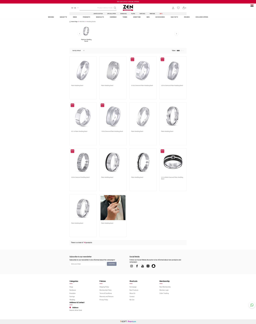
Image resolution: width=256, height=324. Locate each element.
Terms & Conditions (106, 293)
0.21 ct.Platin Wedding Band (79, 131)
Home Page (74, 21)
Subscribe (111, 263)
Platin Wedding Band (77, 85)
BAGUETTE (63, 17)
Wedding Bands (91, 21)
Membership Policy (106, 290)
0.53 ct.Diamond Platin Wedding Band (172, 85)
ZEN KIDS (187, 17)
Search (115, 7)
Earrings (72, 296)
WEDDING (51, 17)
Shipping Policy (104, 287)
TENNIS (124, 17)
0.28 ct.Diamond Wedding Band (80, 177)
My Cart (132, 299)
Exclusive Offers (202, 17)
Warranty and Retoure (106, 296)
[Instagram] (132, 266)
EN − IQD (74, 8)
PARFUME (152, 13)
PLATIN (133, 13)
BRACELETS (100, 17)
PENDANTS (86, 17)
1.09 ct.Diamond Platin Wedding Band (112, 131)
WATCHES (142, 13)
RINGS (75, 17)
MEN (148, 17)
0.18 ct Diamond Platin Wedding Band (142, 85)
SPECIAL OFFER (111, 13)
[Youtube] (142, 266)
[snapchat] (154, 266)
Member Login (164, 290)
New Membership (165, 287)
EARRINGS (113, 17)
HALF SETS (174, 17)
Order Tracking (164, 293)
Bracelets (73, 293)
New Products (134, 290)
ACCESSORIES (160, 17)
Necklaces (73, 290)
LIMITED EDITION (98, 13)
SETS (161, 13)
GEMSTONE (137, 17)
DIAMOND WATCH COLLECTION (128, 1)
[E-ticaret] (128, 322)
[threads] (148, 266)
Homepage (133, 287)
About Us (132, 293)
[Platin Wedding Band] (83, 70)
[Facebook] (137, 266)
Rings (71, 287)
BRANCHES (123, 13)
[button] (80, 34)
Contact (132, 296)
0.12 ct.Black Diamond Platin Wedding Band (172, 178)
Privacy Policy (104, 299)
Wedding (72, 299)
